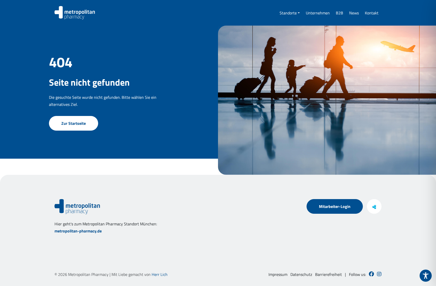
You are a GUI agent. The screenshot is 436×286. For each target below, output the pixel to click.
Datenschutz (301, 274)
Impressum (277, 274)
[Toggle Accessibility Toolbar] (425, 275)
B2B (339, 13)
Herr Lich (160, 274)
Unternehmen (318, 13)
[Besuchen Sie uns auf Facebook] (371, 274)
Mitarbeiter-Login (334, 206)
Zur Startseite (73, 123)
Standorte (288, 13)
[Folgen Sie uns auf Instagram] (379, 274)
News (354, 13)
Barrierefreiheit (328, 274)
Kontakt (371, 13)
